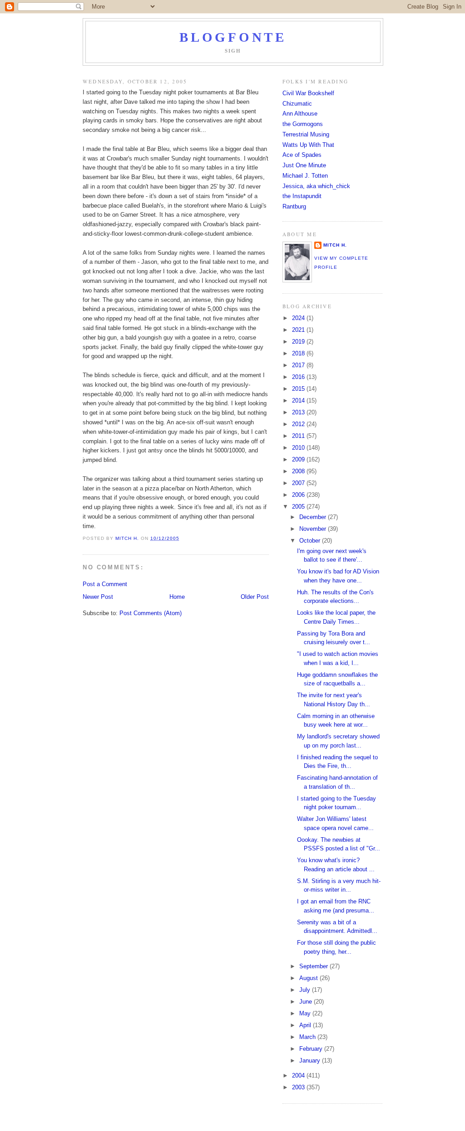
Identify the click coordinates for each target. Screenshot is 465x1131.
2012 (299, 424)
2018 (299, 353)
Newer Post (98, 596)
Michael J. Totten (305, 175)
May (305, 1013)
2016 (299, 377)
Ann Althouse (299, 113)
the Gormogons (302, 124)
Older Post (255, 596)
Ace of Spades (302, 154)
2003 (299, 1087)
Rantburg (294, 206)
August (309, 978)
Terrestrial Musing (305, 134)
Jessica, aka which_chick (316, 186)
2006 (299, 494)
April (306, 1025)
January (310, 1060)
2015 (299, 388)
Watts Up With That (308, 144)
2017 (299, 365)
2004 (299, 1075)
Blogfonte (232, 37)
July (305, 989)
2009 (299, 459)
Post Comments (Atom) (150, 613)
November (313, 528)
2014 (299, 400)
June (306, 1001)
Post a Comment (105, 584)
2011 (299, 435)
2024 (299, 318)
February (311, 1048)
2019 (299, 341)
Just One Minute (304, 165)
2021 (299, 329)
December (313, 517)
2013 (299, 412)
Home (177, 596)
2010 (299, 447)
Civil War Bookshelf (308, 93)
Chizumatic (297, 103)
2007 (299, 483)
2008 (299, 471)
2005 (299, 506)
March (308, 1037)
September (314, 966)
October (310, 540)
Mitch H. (335, 245)
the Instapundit (302, 196)
